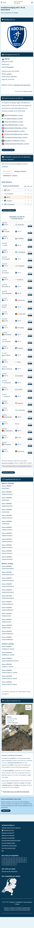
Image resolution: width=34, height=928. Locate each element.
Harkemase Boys (21, 300)
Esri (31, 750)
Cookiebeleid (19, 902)
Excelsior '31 (20, 279)
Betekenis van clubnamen (8, 835)
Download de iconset (8, 830)
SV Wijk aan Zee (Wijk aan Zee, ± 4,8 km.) (16, 134)
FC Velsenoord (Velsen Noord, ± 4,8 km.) (16, 137)
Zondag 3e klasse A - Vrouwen (9, 684)
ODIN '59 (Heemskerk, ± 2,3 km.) (14, 115)
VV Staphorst (20, 238)
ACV (5, 307)
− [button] (3, 708)
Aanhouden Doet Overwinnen (22, 85)
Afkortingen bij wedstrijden (8, 838)
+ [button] (3, 706)
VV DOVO (6, 272)
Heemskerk (10, 67)
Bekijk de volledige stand (9, 210)
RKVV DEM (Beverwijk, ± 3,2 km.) (14, 124)
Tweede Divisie (5, 511)
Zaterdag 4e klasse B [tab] (20, 171)
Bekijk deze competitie (8, 472)
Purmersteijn (7, 258)
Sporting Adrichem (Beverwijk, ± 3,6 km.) (16, 128)
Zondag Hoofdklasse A (7, 604)
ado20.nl (9, 74)
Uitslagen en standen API (8, 833)
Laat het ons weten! (27, 91)
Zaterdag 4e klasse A (7, 517)
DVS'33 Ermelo (7, 334)
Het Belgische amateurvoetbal (9, 845)
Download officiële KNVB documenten (11, 840)
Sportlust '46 (7, 286)
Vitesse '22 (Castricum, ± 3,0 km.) (14, 121)
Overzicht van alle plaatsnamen (9, 871)
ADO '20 (8, 197)
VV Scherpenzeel (10, 204)
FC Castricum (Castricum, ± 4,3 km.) (15, 131)
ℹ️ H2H (30, 226)
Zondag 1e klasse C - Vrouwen (9, 672)
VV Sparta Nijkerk (21, 313)
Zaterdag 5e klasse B (7, 506)
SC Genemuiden (8, 293)
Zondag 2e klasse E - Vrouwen (9, 678)
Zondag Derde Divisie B (8, 568)
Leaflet (23, 750)
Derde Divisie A (5, 488)
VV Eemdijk (9, 200)
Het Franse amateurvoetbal (8, 848)
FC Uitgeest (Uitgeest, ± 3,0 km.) (14, 118)
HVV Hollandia (20, 327)
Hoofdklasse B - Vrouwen (8, 648)
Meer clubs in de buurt (8, 150)
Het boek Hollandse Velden (8, 843)
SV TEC (8, 190)
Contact (17, 904)
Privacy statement (27, 902)
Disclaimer (12, 902)
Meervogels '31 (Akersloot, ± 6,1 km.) (15, 140)
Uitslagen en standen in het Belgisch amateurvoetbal (17, 907)
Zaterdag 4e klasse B (7, 494)
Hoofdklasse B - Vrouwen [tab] (10, 175)
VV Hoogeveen (9, 193)
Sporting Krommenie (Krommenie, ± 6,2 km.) (17, 143)
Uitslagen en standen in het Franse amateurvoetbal (17, 909)
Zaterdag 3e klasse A (7, 529)
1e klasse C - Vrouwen (7, 666)
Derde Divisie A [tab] (7, 171)
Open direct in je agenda (7, 463)
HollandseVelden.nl (8, 825)
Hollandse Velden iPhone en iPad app (11, 827)
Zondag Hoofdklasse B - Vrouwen (10, 660)
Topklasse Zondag (6, 615)
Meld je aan (6, 810)
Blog (3, 850)
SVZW (5, 245)
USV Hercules (20, 224)
